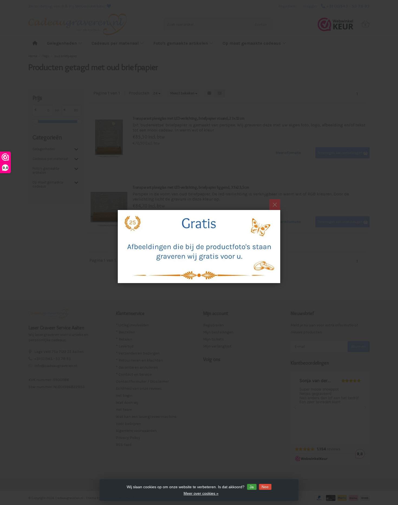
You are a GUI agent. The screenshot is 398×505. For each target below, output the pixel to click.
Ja (252, 487)
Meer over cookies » (201, 493)
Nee (265, 487)
